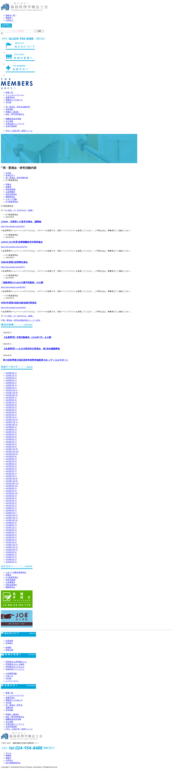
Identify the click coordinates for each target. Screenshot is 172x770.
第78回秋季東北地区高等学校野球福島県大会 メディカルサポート (35, 360)
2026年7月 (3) (11, 375)
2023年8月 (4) (11, 459)
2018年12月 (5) (12, 545)
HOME (8, 173)
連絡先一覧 (10, 15)
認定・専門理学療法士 (15, 114)
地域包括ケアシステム (15, 669)
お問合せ (9, 20)
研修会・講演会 (12, 112)
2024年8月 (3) (11, 429)
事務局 (8, 18)
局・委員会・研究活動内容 (17, 178)
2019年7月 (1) (11, 528)
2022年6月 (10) (12, 493)
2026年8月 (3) (11, 373)
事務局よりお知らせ (14, 100)
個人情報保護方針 (13, 763)
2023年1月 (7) (11, 476)
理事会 (8, 184)
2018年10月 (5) (12, 550)
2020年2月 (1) (11, 513)
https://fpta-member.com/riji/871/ (13, 267)
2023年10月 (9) (12, 454)
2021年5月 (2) (11, 503)
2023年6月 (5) (11, 464)
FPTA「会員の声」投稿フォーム (19, 131)
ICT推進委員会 (12, 202)
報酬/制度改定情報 (13, 119)
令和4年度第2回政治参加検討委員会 (19, 303)
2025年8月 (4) (11, 400)
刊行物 (8, 102)
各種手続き (10, 97)
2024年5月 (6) (11, 437)
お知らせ (9, 676)
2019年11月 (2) (12, 518)
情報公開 (9, 650)
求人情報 (9, 121)
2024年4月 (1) (11, 439)
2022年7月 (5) (11, 491)
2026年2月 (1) (11, 388)
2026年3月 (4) (11, 385)
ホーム (8, 753)
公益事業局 (10, 192)
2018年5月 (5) (11, 562)
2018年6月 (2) (11, 559)
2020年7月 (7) (11, 508)
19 (20, 210)
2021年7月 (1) (11, 501)
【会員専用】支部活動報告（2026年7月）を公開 (27, 337)
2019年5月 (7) (11, 532)
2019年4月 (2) (11, 535)
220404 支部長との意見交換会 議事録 (21, 221)
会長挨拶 (9, 641)
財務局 (8, 187)
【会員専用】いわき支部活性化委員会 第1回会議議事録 (31, 348)
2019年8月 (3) (11, 525)
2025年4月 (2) (11, 410)
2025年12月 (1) (12, 390)
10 (14, 210)
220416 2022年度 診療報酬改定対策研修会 (22, 242)
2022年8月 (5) (11, 488)
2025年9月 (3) (11, 397)
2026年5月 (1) (11, 380)
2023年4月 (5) (11, 469)
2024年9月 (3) (11, 427)
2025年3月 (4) (11, 412)
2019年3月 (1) (11, 537)
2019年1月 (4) (11, 542)
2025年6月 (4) (11, 405)
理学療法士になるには (15, 667)
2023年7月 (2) (11, 461)
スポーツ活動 (11, 199)
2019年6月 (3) (11, 530)
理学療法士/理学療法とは (16, 662)
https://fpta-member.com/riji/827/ (13, 226)
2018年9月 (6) (11, 552)
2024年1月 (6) (11, 447)
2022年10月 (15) (12, 483)
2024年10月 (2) (12, 424)
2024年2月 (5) (11, 444)
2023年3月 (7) (11, 471)
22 (25, 210)
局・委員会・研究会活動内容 (18, 107)
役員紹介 (9, 643)
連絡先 (8, 758)
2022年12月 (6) (12, 478)
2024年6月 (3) (11, 434)
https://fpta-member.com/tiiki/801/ (13, 287)
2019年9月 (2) (11, 523)
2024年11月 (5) (12, 422)
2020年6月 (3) (11, 510)
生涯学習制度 (11, 126)
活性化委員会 (11, 194)
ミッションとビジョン (15, 95)
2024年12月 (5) (12, 420)
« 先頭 (8, 210)
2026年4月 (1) (11, 383)
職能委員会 (10, 197)
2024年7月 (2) (11, 432)
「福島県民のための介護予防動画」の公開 (22, 282)
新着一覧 (9, 92)
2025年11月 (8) (12, 393)
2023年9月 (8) (11, 456)
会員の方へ (10, 175)
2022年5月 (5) (11, 496)
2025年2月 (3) (11, 415)
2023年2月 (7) (11, 474)
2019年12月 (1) (12, 515)
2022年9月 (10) (12, 486)
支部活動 (9, 109)
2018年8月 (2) (11, 555)
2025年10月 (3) (12, 395)
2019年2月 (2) (11, 540)
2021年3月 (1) (11, 505)
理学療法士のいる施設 (15, 664)
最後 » (31, 210)
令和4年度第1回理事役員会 (14, 262)
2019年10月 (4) (12, 520)
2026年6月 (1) (11, 378)
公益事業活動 (11, 674)
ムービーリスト (12, 681)
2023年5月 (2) (11, 466)
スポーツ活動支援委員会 (16, 572)
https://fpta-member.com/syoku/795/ (14, 247)
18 (18, 210)
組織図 (8, 647)
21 (23, 210)
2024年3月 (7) (11, 442)
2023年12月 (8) (12, 449)
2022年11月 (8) (12, 481)
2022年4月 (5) (11, 498)
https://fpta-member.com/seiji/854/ (13, 308)
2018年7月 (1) (11, 557)
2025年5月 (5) (11, 407)
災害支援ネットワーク (15, 124)
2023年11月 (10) (12, 451)
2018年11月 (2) (12, 547)
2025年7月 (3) (11, 402)
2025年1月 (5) (11, 417)
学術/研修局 (10, 189)
